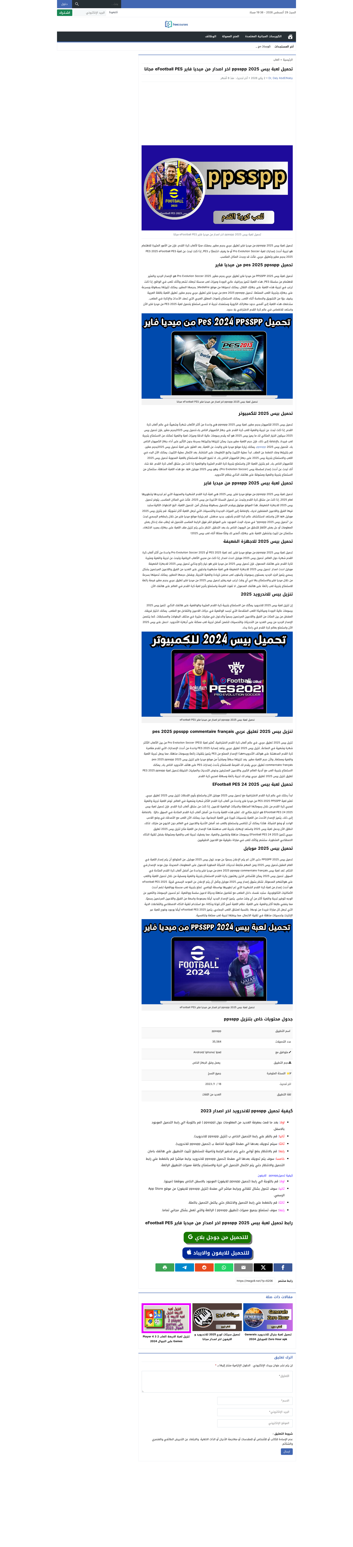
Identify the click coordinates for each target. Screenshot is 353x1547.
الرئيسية (290, 37)
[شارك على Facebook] (283, 1267)
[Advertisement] (217, 114)
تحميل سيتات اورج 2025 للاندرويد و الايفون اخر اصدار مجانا (217, 1337)
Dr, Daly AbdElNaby (280, 78)
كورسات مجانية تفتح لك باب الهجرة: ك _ (247, 46)
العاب (276, 59)
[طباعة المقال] (164, 1267)
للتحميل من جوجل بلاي (220, 1237)
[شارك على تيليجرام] (184, 1267)
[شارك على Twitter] (263, 1267)
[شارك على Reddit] (204, 1267)
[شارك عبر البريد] (243, 1267)
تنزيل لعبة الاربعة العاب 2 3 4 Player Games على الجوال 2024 (166, 1339)
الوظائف (210, 36)
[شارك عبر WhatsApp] (224, 1267)
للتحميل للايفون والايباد (220, 1253)
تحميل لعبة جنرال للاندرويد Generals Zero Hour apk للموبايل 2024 (268, 1337)
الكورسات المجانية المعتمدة (263, 36)
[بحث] (77, 4)
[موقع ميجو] (176, 24)
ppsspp (261, 446)
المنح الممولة (230, 36)
